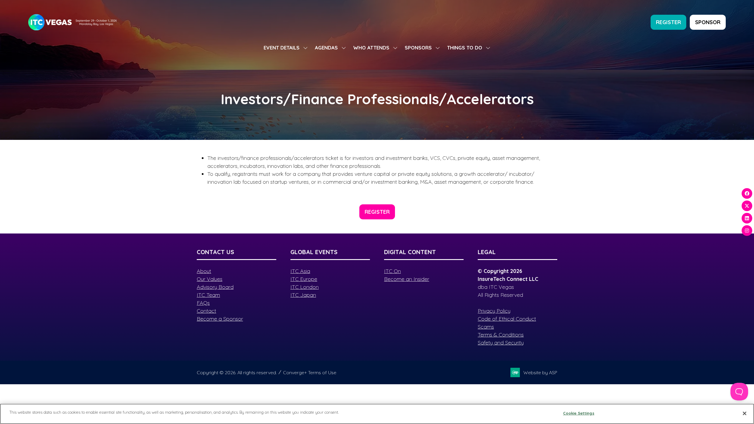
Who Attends (371, 47)
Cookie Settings (578, 413)
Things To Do (464, 47)
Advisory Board (215, 287)
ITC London (304, 287)
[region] (377, 414)
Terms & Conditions (501, 334)
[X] (747, 206)
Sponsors (418, 47)
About (204, 271)
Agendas (326, 47)
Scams (486, 326)
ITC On (392, 271)
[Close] (744, 413)
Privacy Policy (494, 310)
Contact (206, 310)
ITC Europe (303, 279)
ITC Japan (303, 295)
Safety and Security (501, 342)
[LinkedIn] (747, 218)
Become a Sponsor (220, 318)
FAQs (203, 302)
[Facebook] (747, 193)
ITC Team (208, 295)
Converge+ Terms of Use (309, 372)
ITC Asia (300, 271)
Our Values (209, 279)
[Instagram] (747, 230)
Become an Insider (406, 279)
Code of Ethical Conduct (507, 318)
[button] (668, 22)
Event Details (282, 47)
